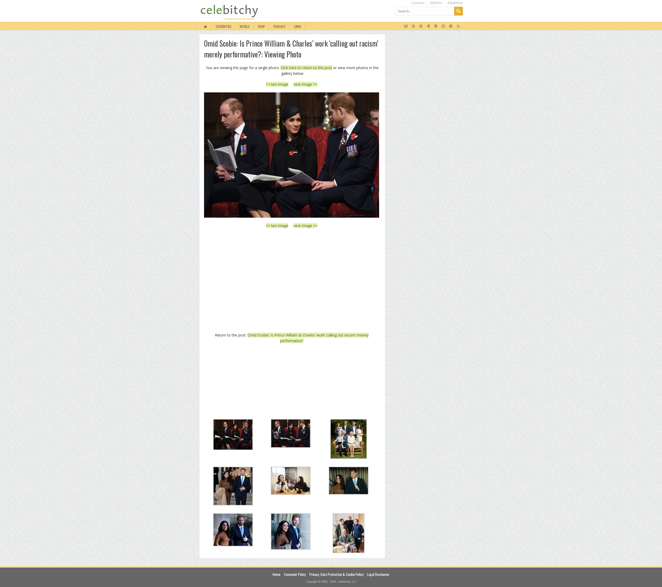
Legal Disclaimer (378, 574)
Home (276, 574)
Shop (261, 26)
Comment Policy (295, 574)
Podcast (279, 26)
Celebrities (223, 26)
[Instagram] (421, 26)
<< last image (277, 84)
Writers (436, 3)
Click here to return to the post (306, 67)
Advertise (455, 3)
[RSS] (458, 26)
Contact (418, 3)
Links (297, 26)
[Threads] (436, 26)
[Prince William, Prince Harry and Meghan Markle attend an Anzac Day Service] (291, 154)
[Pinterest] (451, 26)
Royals (245, 26)
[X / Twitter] (413, 26)
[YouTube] (443, 26)
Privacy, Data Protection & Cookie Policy (336, 574)
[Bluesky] (406, 26)
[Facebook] (428, 26)
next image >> (305, 84)
